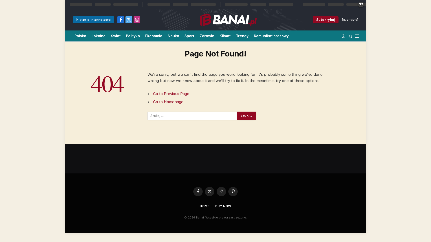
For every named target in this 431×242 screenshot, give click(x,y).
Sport (189, 36)
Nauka (173, 36)
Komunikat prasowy (271, 36)
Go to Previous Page (171, 93)
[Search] (350, 36)
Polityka (133, 36)
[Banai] (228, 19)
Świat (116, 36)
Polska (80, 36)
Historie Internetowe (93, 20)
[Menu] (357, 36)
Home (205, 206)
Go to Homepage (168, 101)
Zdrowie (207, 36)
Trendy (242, 36)
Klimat (225, 36)
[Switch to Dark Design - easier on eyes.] (343, 36)
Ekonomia (153, 36)
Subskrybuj (325, 20)
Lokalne (99, 36)
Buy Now (223, 206)
